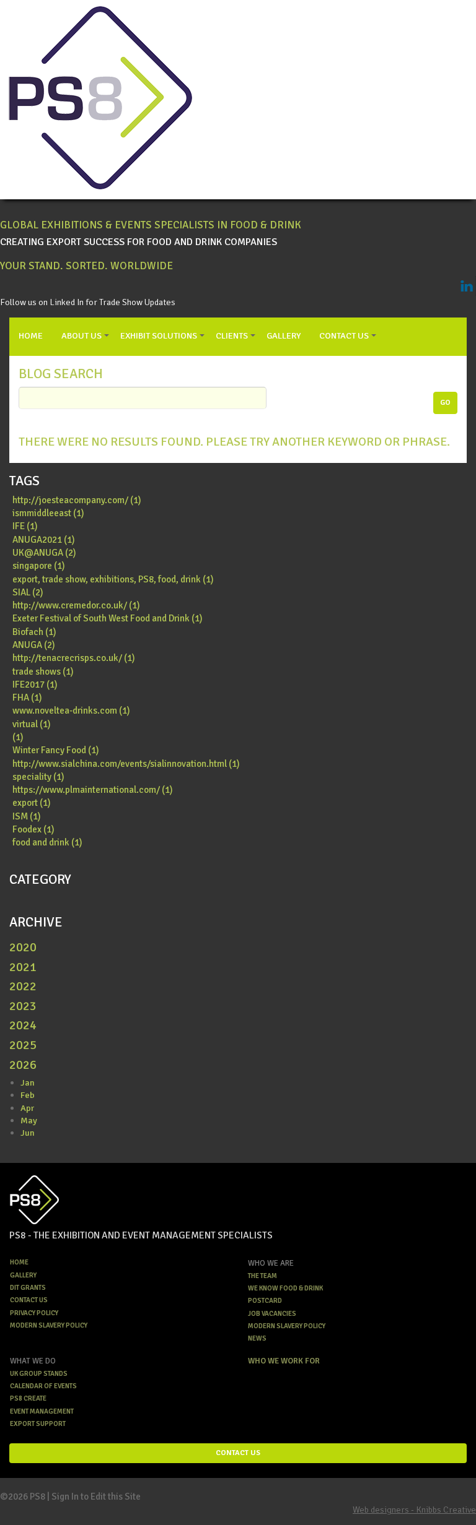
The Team (262, 1276)
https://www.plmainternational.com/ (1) (92, 789)
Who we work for (284, 1361)
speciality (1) (38, 776)
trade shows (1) (43, 671)
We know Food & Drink (285, 1288)
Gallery (284, 335)
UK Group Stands (39, 1374)
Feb (27, 1094)
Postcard (265, 1301)
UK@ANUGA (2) (44, 552)
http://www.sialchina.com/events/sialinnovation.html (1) (126, 763)
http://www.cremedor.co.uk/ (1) (76, 605)
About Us (81, 335)
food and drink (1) (47, 842)
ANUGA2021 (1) (43, 539)
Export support (38, 1424)
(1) (18, 737)
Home (31, 335)
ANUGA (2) (33, 644)
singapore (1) (38, 565)
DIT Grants (28, 1288)
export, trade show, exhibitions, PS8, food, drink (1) (113, 579)
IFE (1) (25, 526)
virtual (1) (31, 724)
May (28, 1120)
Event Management (42, 1411)
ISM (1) (26, 816)
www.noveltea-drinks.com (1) (71, 710)
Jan (27, 1082)
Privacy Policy (34, 1313)
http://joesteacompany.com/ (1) (76, 500)
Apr (27, 1107)
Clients (232, 335)
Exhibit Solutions (158, 335)
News (257, 1338)
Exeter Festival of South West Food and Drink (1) (107, 618)
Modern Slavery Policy (48, 1325)
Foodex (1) (33, 829)
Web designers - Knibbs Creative (414, 1509)
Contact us (29, 1300)
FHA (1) (27, 697)
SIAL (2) (27, 592)
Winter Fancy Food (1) (55, 750)
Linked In (466, 286)
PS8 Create (28, 1398)
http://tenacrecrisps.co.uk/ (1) (73, 657)
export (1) (31, 802)
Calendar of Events (43, 1386)
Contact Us (344, 335)
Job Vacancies (272, 1314)
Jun (27, 1132)
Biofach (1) (34, 631)
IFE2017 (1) (35, 684)
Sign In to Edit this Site (96, 1496)
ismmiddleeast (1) (48, 513)
